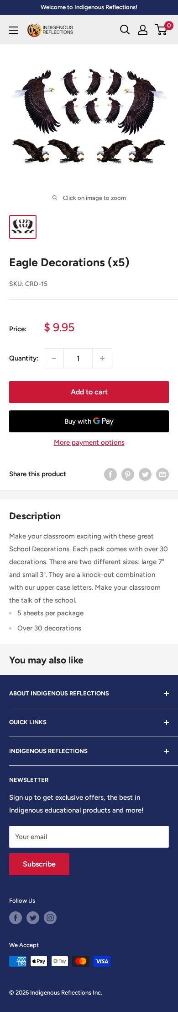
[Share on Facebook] (110, 473)
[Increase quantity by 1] (102, 358)
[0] (161, 29)
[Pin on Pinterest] (127, 473)
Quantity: (23, 358)
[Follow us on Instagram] (50, 917)
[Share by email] (162, 473)
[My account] (142, 30)
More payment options (89, 442)
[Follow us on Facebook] (15, 917)
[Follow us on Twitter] (32, 917)
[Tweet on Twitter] (145, 473)
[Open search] (125, 30)
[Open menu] (13, 30)
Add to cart (89, 392)
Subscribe (39, 864)
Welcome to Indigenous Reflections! (89, 7)
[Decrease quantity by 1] (53, 358)
